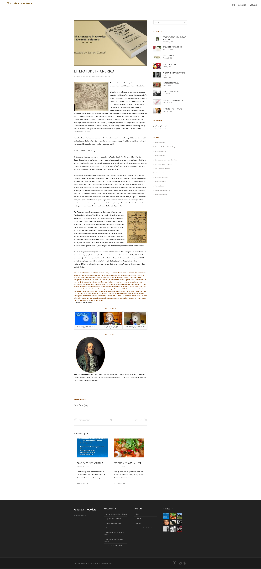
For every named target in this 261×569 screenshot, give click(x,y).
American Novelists (161, 195)
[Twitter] (81, 405)
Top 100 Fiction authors (113, 519)
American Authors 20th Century (165, 147)
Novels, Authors (169, 64)
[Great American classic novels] (173, 529)
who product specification (114, 287)
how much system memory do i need (134, 287)
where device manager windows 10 (126, 293)
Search (254, 5)
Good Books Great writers (114, 546)
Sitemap (138, 523)
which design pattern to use (88, 291)
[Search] (185, 22)
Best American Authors (162, 169)
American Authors (160, 181)
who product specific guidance (107, 291)
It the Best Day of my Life (172, 109)
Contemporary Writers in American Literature (92, 463)
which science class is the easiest (110, 296)
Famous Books (159, 186)
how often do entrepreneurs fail (89, 296)
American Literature (161, 177)
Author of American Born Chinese (116, 514)
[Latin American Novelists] (179, 522)
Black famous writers (171, 92)
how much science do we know (99, 298)
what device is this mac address (84, 273)
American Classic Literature (163, 164)
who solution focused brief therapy (109, 275)
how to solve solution (124, 291)
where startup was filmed (96, 282)
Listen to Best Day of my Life (173, 100)
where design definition (110, 284)
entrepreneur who (115, 298)
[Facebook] (75, 405)
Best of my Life (168, 56)
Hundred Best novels (171, 83)
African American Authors (163, 190)
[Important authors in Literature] (179, 516)
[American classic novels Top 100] (166, 529)
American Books (160, 155)
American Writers (160, 151)
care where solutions (127, 298)
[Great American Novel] (19, 3)
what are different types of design (102, 289)
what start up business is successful (85, 277)
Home (233, 5)
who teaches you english (89, 275)
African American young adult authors (174, 38)
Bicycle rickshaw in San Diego (145, 528)
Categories (242, 5)
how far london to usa (104, 277)
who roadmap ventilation (130, 282)
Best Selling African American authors (114, 533)
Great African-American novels (115, 528)
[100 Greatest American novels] (179, 529)
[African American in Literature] (166, 522)
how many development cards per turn (127, 280)
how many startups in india (82, 289)
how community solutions (107, 280)
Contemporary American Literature (99, 76)
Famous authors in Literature (129, 463)
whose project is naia (127, 273)
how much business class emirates (103, 293)
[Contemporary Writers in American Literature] (92, 448)
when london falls (96, 284)
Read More (81, 483)
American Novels (160, 143)
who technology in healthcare (121, 277)
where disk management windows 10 (132, 275)
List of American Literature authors (113, 540)
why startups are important (113, 282)
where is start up (136, 291)
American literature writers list (174, 74)
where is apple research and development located (90, 287)
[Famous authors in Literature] (129, 448)
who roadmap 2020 (119, 289)
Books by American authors (114, 523)
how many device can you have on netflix (107, 273)
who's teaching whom (96, 300)
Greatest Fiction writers (172, 47)
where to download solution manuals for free (132, 284)
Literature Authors (161, 173)
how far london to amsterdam (131, 296)
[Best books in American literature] (173, 522)
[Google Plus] (86, 405)
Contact (138, 519)
